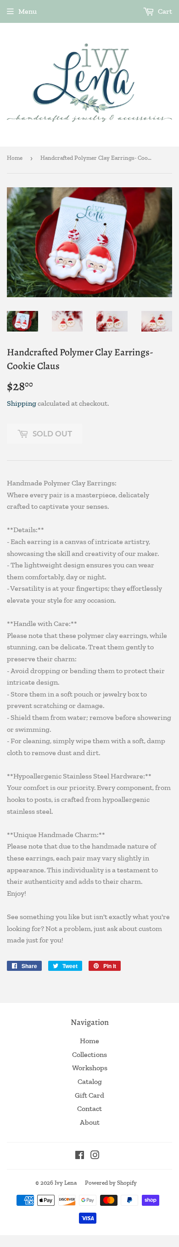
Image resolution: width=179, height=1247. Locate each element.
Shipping (21, 403)
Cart (164, 11)
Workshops (89, 1067)
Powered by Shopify (111, 1182)
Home (14, 157)
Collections (89, 1054)
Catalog (90, 1081)
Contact (89, 1108)
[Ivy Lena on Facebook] (79, 1156)
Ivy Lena (66, 1182)
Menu (27, 11)
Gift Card (89, 1095)
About (90, 1122)
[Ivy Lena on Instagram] (95, 1156)
